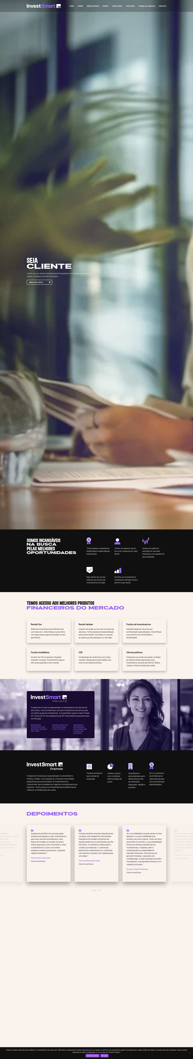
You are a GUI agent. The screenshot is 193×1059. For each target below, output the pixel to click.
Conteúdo (130, 6)
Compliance (117, 6)
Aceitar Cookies (92, 1056)
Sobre (80, 6)
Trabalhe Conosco (146, 6)
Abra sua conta (36, 282)
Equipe (105, 6)
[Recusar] (190, 1053)
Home (72, 6)
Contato (162, 6)
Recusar (104, 1056)
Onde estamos (93, 6)
